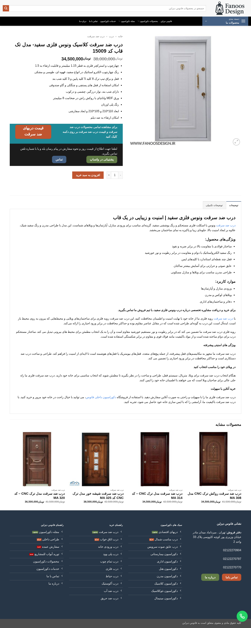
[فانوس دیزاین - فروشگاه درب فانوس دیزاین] (229, 8)
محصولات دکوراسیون (149, 21)
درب (111, 36)
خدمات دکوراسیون (108, 21)
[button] (225, 21)
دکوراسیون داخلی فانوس (101, 397)
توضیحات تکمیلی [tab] (214, 205)
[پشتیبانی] (242, 616)
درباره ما (82, 21)
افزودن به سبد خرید (88, 175)
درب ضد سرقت (96, 36)
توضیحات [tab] (233, 205)
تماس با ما (93, 21)
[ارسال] (6, 8)
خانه (120, 36)
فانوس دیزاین (166, 21)
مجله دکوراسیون (128, 21)
